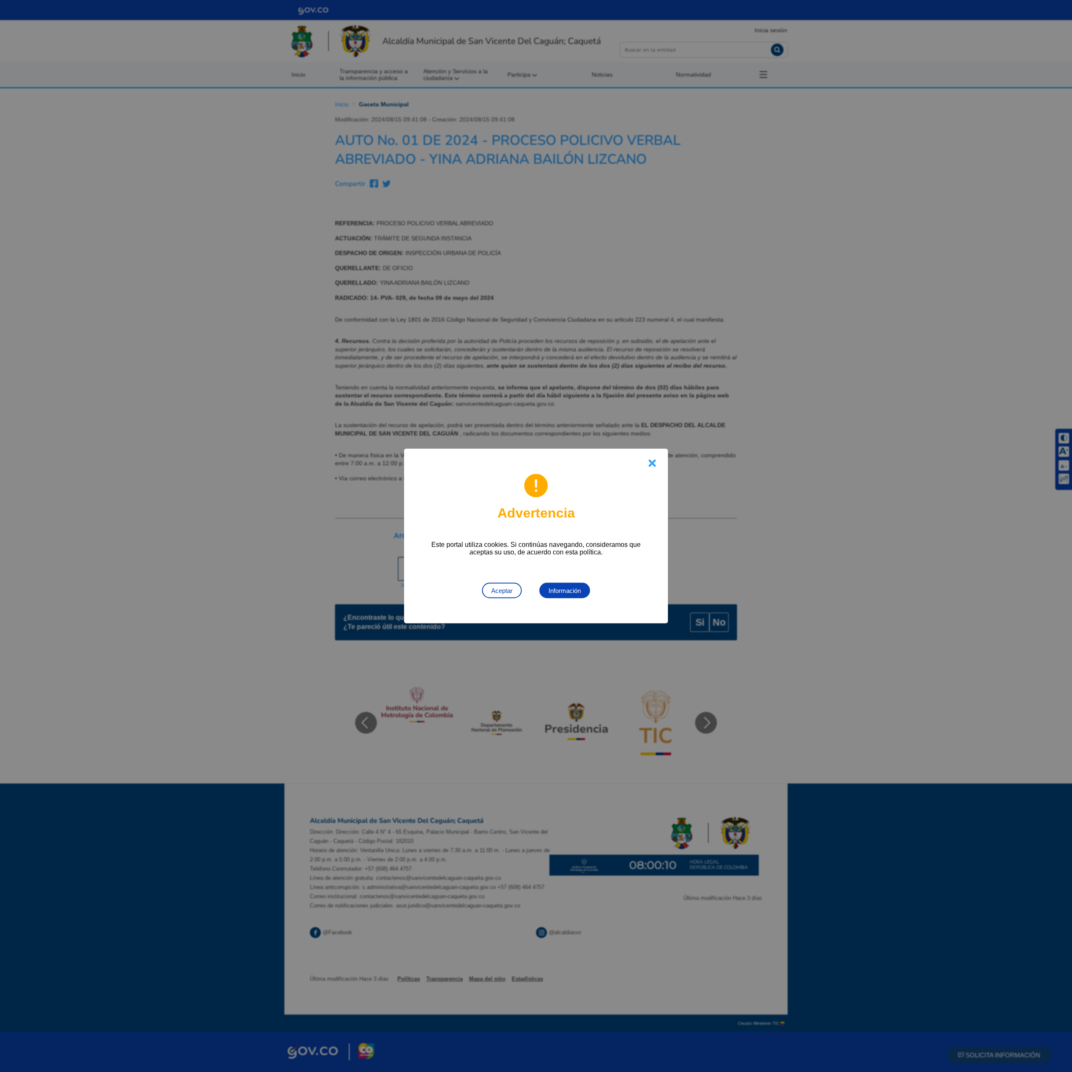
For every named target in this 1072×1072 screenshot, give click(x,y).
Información (565, 590)
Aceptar (502, 590)
